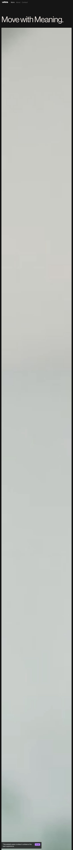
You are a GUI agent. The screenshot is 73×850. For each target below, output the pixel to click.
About (18, 2)
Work (13, 2)
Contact (25, 2)
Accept (37, 844)
